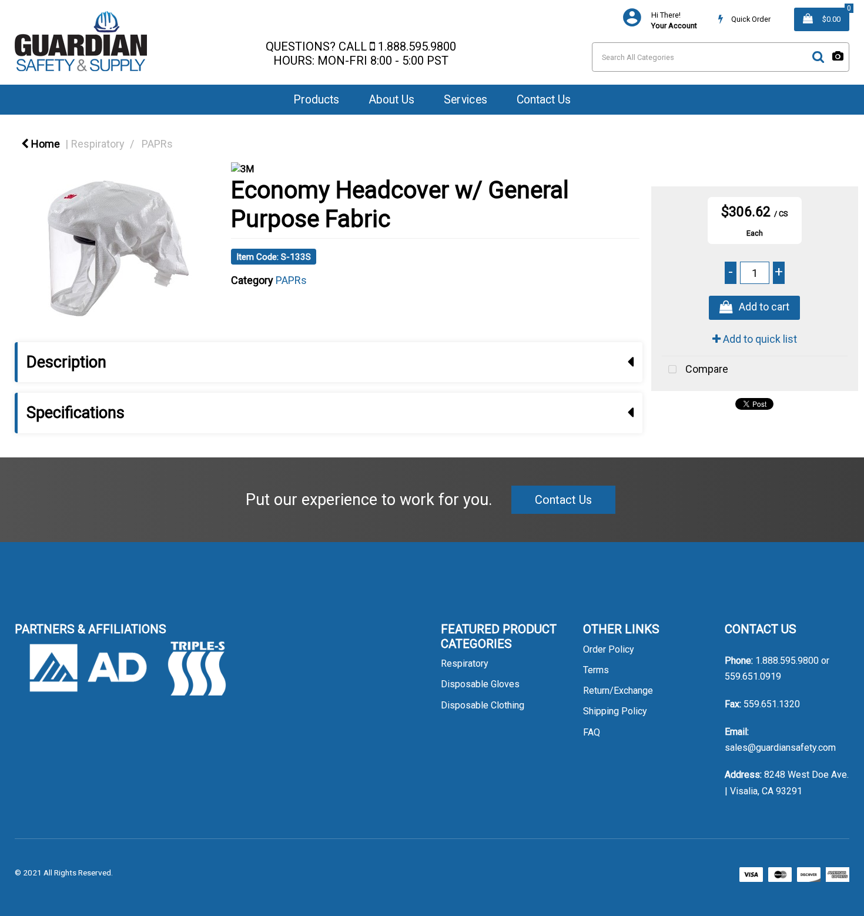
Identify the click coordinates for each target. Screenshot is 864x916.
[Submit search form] (818, 56)
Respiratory (98, 144)
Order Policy (608, 649)
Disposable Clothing (482, 705)
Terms (596, 670)
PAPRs (157, 144)
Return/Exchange (618, 690)
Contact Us (544, 99)
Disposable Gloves (480, 684)
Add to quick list (759, 339)
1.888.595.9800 (417, 46)
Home (44, 144)
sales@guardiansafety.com (780, 747)
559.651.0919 (753, 676)
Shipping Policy (615, 711)
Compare (705, 369)
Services (466, 99)
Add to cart (764, 307)
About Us (391, 99)
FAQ (591, 732)
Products (316, 99)
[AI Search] (838, 57)
